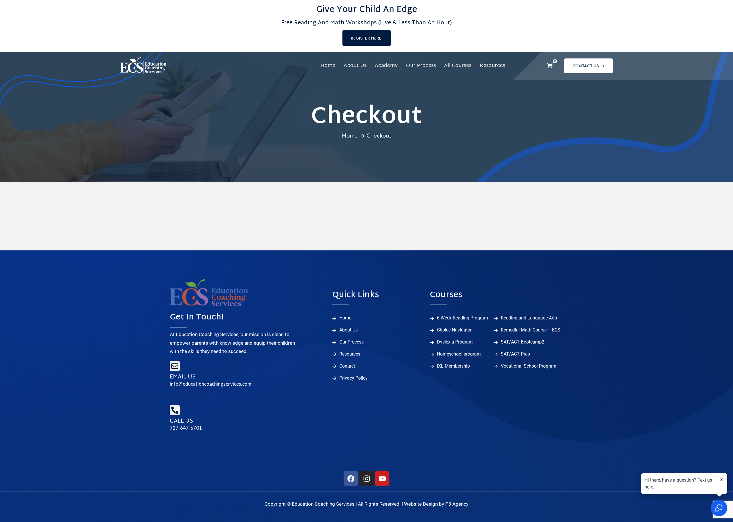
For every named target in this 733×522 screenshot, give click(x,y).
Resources (492, 65)
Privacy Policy (353, 378)
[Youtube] (382, 478)
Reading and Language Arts (529, 318)
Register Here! (367, 38)
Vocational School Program (528, 366)
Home (327, 65)
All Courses (457, 65)
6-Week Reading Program (462, 318)
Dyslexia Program (455, 342)
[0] (550, 66)
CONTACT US (585, 66)
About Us (355, 65)
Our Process (421, 65)
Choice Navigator (454, 330)
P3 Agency (456, 504)
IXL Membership (453, 366)
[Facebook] (351, 478)
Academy (386, 65)
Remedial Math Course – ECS (530, 330)
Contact (347, 366)
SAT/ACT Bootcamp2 (522, 342)
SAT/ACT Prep (515, 354)
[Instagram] (366, 478)
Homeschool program (459, 354)
